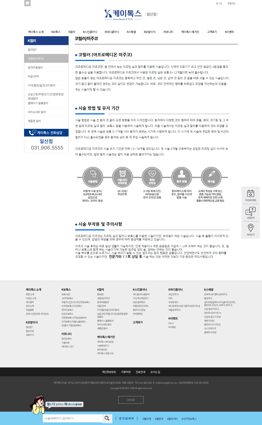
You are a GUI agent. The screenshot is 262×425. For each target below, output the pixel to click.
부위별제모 (138, 313)
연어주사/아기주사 (212, 313)
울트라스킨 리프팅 (212, 324)
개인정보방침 (109, 372)
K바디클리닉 (112, 32)
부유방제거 (173, 302)
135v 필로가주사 (211, 309)
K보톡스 (55, 32)
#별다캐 (147, 418)
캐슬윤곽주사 (174, 309)
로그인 (219, 3)
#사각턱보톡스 (189, 418)
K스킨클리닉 (90, 32)
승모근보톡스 (67, 313)
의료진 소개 (31, 298)
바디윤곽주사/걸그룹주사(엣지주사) (184, 306)
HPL (170, 298)
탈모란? (29, 327)
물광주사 (208, 298)
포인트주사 (173, 294)
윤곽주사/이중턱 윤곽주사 (215, 294)
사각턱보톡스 (67, 298)
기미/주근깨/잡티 (140, 298)
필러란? (32, 49)
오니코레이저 (210, 328)
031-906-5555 (146, 382)
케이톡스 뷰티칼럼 (105, 341)
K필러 (71, 32)
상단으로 (131, 399)
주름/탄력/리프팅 (140, 306)
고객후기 (212, 32)
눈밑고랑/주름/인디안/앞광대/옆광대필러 (45, 95)
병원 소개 (30, 294)
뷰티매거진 (102, 349)
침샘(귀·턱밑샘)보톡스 (71, 325)
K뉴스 (171, 323)
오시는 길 (155, 372)
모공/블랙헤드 (139, 302)
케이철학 (30, 302)
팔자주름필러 (35, 67)
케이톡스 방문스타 (105, 353)
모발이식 (30, 334)
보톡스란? (65, 294)
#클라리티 (172, 418)
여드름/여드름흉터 (141, 294)
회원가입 (231, 3)
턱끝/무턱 (33, 76)
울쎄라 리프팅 (210, 332)
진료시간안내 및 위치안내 (37, 313)
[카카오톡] (27, 3)
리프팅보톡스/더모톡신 (71, 306)
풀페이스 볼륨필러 (38, 103)
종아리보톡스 (67, 309)
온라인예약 (66, 338)
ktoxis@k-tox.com (169, 382)
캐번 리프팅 (209, 320)
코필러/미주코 (35, 58)
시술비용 (65, 342)
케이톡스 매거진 (190, 32)
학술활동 (30, 309)
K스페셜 (131, 32)
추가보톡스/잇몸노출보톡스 (73, 321)
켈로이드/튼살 (139, 309)
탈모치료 (30, 331)
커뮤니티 (168, 32)
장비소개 (30, 306)
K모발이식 (149, 32)
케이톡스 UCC (67, 346)
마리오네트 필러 (37, 112)
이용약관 (125, 372)
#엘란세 (159, 418)
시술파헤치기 (103, 345)
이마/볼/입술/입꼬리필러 (41, 85)
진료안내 (140, 372)
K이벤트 (229, 32)
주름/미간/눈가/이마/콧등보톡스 (75, 302)
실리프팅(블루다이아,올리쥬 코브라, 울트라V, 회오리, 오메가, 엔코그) (220, 304)
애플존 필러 (34, 121)
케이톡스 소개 (35, 32)
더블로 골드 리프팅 (212, 316)
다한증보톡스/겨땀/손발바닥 (74, 317)
